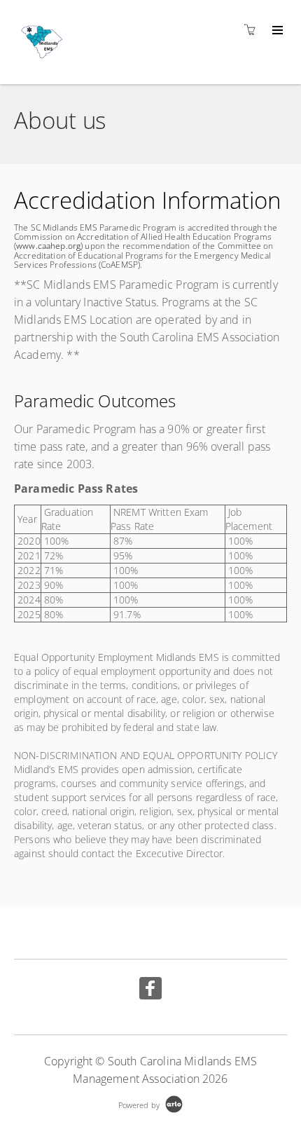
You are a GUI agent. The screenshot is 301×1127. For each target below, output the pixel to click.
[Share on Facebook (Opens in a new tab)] (150, 990)
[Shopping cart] (253, 29)
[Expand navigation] (276, 30)
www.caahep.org (48, 246)
